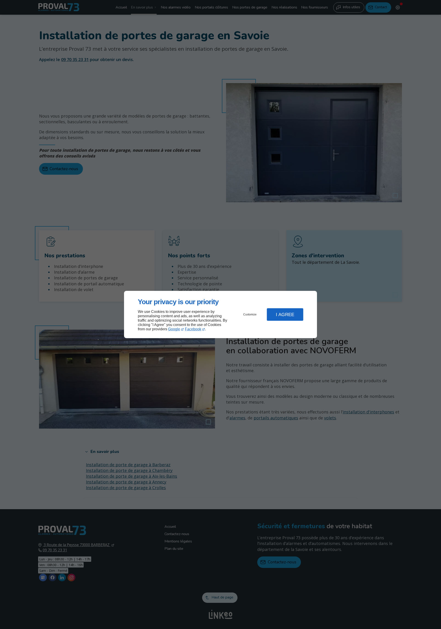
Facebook (193, 329)
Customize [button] (250, 314)
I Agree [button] (285, 314)
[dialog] (220, 314)
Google (174, 329)
